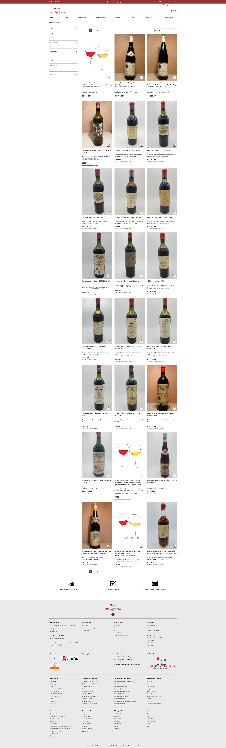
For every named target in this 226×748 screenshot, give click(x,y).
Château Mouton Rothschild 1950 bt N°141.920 (127, 347)
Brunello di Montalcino (154, 703)
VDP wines (150, 642)
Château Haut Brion (88, 691)
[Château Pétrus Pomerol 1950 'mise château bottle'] (162, 388)
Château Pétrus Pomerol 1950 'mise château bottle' (160, 414)
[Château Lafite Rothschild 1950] (162, 124)
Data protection (119, 628)
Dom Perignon (86, 716)
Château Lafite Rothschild (90, 681)
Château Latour (87, 689)
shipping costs (102, 745)
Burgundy (53, 684)
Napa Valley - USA (55, 689)
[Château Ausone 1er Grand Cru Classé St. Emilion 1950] (97, 124)
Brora (116, 726)
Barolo (149, 701)
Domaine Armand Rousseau (123, 691)
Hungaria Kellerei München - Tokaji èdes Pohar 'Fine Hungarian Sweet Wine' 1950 (162, 552)
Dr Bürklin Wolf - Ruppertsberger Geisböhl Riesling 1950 (162, 482)
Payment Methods (56, 654)
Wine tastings (151, 625)
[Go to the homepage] (57, 10)
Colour (51, 33)
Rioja (51, 698)
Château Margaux (87, 686)
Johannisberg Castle (56, 731)
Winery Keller (54, 714)
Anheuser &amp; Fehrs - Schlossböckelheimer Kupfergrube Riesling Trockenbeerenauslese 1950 (97, 85)
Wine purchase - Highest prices (91, 628)
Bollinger (85, 731)
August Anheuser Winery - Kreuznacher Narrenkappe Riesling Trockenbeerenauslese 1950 (128, 85)
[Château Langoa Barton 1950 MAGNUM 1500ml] (97, 255)
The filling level (151, 628)
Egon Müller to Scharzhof (58, 716)
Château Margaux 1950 (155, 281)
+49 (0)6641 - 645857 (57, 635)
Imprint (116, 625)
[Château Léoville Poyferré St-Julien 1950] (130, 255)
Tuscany (52, 703)
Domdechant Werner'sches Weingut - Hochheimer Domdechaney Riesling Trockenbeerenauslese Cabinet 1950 (128, 482)
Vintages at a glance (153, 630)
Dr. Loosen (53, 736)
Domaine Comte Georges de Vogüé (125, 701)
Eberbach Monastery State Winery (60, 728)
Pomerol (52, 686)
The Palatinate (54, 696)
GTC (115, 630)
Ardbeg (116, 728)
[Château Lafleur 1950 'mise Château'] (130, 191)
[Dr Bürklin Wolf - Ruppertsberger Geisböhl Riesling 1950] (162, 455)
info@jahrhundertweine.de (58, 629)
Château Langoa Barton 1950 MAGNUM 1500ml (96, 282)
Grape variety (53, 51)
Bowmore (117, 716)
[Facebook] (113, 614)
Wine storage (151, 635)
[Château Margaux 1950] (162, 255)
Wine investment (152, 633)
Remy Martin (150, 718)
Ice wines (149, 693)
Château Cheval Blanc (89, 696)
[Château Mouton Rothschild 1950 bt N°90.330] (130, 388)
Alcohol (52, 28)
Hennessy (150, 714)
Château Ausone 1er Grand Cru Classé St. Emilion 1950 (96, 151)
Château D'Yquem (87, 701)
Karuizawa (117, 718)
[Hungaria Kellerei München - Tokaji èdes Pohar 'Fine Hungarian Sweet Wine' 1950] (162, 525)
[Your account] (166, 11)
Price (51, 79)
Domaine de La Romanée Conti (124, 681)
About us (85, 625)
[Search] (155, 11)
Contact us (85, 630)
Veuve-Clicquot (87, 728)
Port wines (150, 681)
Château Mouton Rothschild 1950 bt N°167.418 (160, 347)
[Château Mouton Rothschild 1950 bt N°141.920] (130, 321)
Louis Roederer (87, 718)
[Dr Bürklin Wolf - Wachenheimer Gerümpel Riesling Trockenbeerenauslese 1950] (97, 525)
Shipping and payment (121, 635)
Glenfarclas (117, 723)
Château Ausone (87, 698)
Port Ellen (117, 721)
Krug (83, 714)
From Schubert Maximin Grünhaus (60, 726)
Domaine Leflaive (119, 698)
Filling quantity (54, 42)
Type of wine (53, 65)
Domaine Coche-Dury (121, 696)
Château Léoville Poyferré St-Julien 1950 (129, 281)
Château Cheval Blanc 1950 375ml (127, 150)
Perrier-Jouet (86, 721)
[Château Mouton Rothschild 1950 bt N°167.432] (97, 388)
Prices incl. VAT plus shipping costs (90, 97)
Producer (52, 74)
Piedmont (53, 701)
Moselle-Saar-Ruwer (56, 693)
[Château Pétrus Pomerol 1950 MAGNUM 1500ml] (97, 455)
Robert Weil (53, 721)
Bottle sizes (150, 645)
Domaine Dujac (119, 693)
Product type (53, 56)
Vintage (52, 69)
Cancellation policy (120, 633)
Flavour (52, 47)
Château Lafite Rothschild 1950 (158, 150)
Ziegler (149, 723)
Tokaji (148, 689)
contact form (60, 638)
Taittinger (85, 726)
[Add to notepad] (108, 77)
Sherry (149, 684)
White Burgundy (152, 691)
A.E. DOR (149, 726)
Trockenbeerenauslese (154, 696)
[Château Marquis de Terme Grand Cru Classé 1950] (97, 321)
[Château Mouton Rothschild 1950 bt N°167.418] (162, 321)
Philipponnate (86, 723)
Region (52, 60)
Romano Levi (151, 721)
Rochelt (149, 716)
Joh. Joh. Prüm (54, 718)
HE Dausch (53, 723)
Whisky (149, 698)
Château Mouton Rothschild (90, 684)
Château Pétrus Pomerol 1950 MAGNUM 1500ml (96, 482)
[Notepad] (162, 11)
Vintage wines (151, 640)
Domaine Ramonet (120, 703)
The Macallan (118, 714)
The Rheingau (54, 691)
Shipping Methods (88, 654)
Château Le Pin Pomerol (89, 703)
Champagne (150, 686)
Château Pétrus (87, 693)
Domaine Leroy (119, 689)
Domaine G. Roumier (120, 686)
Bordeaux (53, 681)
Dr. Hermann (54, 733)
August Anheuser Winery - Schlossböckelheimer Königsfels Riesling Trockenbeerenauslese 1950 (161, 85)
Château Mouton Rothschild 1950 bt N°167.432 (94, 414)
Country (52, 37)
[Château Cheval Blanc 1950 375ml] (130, 124)
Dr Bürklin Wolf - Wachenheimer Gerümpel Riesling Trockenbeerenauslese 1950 (96, 552)
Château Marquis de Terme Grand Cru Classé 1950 (95, 347)
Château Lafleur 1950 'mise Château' (128, 217)
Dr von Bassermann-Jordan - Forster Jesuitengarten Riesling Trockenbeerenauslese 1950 (127, 553)
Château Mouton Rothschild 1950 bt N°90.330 (127, 414)
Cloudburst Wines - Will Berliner (156, 638)
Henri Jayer (117, 684)
